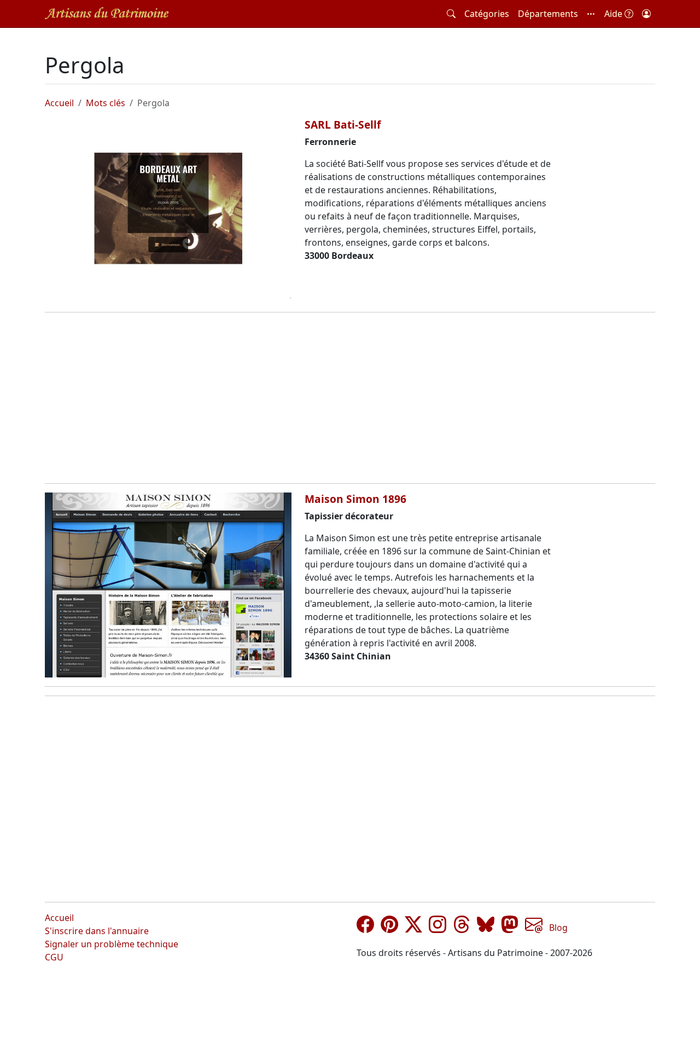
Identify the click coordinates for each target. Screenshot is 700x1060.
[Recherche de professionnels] (451, 14)
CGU (54, 957)
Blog (558, 928)
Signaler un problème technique (111, 944)
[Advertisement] (350, 397)
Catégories (486, 14)
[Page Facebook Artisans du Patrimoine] (365, 928)
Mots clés (105, 103)
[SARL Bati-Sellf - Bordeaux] (168, 210)
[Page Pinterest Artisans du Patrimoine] (389, 928)
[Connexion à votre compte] (646, 14)
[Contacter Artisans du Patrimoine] (533, 928)
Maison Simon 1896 (355, 498)
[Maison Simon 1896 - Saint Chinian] (168, 585)
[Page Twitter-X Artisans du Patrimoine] (413, 928)
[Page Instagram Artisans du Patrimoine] (437, 928)
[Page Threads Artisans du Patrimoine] (461, 928)
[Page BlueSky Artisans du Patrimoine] (485, 928)
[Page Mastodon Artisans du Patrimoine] (509, 928)
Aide (614, 14)
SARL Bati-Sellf (343, 124)
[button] (591, 14)
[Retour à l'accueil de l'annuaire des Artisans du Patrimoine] (106, 13)
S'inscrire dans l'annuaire (97, 931)
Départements (548, 14)
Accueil (59, 103)
